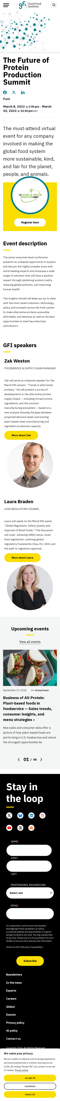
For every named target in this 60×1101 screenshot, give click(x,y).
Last (14, 873)
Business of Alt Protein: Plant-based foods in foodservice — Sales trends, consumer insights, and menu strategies (27, 708)
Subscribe (30, 961)
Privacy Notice (38, 937)
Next (41, 759)
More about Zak (21, 435)
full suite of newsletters (32, 947)
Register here (30, 222)
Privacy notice (21, 1070)
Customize (30, 1086)
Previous (18, 759)
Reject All (30, 1094)
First (14, 858)
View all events (30, 642)
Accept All (30, 1078)
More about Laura (22, 557)
